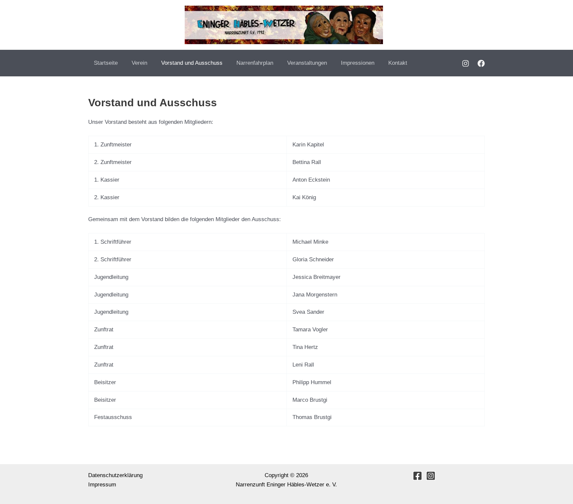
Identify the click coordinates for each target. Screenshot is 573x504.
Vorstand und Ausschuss (192, 63)
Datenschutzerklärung (115, 475)
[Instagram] (465, 63)
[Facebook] (481, 63)
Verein (139, 63)
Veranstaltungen (307, 63)
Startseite (106, 63)
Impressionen (357, 63)
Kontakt (397, 63)
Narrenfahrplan (254, 63)
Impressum (102, 484)
